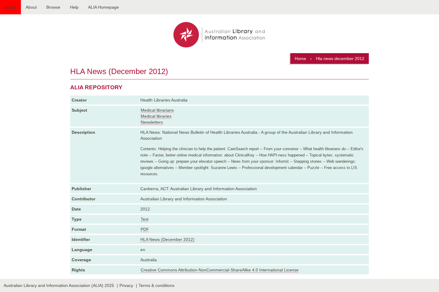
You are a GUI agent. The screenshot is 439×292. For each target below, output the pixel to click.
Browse (53, 7)
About (31, 7)
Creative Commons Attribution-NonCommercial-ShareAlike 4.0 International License (220, 270)
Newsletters (152, 122)
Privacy (126, 285)
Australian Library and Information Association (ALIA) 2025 (59, 285)
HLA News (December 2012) (167, 239)
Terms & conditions (156, 285)
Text (144, 219)
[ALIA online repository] (219, 35)
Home (10, 7)
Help (74, 7)
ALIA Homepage (103, 7)
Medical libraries (156, 116)
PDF (145, 229)
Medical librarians (157, 110)
